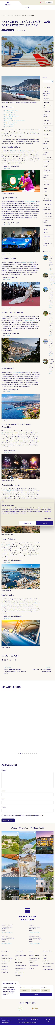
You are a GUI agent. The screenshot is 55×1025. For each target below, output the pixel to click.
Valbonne (47, 236)
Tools (45, 229)
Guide (46, 134)
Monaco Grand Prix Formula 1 (11, 116)
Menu (26, 7)
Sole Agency (47, 225)
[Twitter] (5, 660)
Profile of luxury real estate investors (51, 260)
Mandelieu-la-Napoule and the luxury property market (51, 364)
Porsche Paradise (8, 126)
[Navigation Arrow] (3, 722)
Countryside (47, 123)
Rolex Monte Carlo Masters (11, 110)
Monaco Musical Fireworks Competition (14, 120)
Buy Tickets (7, 168)
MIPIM (46, 181)
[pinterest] (48, 1021)
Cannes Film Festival (9, 114)
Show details (47, 518)
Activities (47, 98)
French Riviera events (32, 132)
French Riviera (10, 30)
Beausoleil (47, 111)
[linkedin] (52, 1019)
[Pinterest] (7, 660)
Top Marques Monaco (9, 112)
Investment (47, 157)
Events (7, 15)
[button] (28, 7)
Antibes (46, 102)
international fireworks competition (10, 432)
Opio (45, 188)
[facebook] (44, 1019)
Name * (3, 791)
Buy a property (5, 951)
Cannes (46, 120)
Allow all (45, 523)
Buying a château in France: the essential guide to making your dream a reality (51, 322)
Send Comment (8, 820)
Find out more (8, 452)
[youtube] (49, 1019)
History (46, 138)
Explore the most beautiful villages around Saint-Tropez (51, 345)
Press (45, 191)
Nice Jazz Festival (8, 118)
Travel (46, 232)
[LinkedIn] (10, 660)
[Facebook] (2, 660)
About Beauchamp (47, 951)
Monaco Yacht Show (9, 124)
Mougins (46, 184)
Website (4, 807)
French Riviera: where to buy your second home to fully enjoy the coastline (51, 296)
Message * (4, 770)
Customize (26, 523)
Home (3, 15)
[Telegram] (12, 660)
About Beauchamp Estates (46, 93)
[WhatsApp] (15, 660)
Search (51, 81)
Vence (46, 240)
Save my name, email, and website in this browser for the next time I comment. (24, 815)
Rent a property (19, 951)
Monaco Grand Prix (29, 320)
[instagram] (46, 1019)
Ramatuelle (47, 204)
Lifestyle (46, 161)
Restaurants (47, 213)
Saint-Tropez (48, 216)
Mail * (3, 799)
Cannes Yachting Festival (10, 122)
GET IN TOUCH (49, 2)
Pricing (46, 195)
